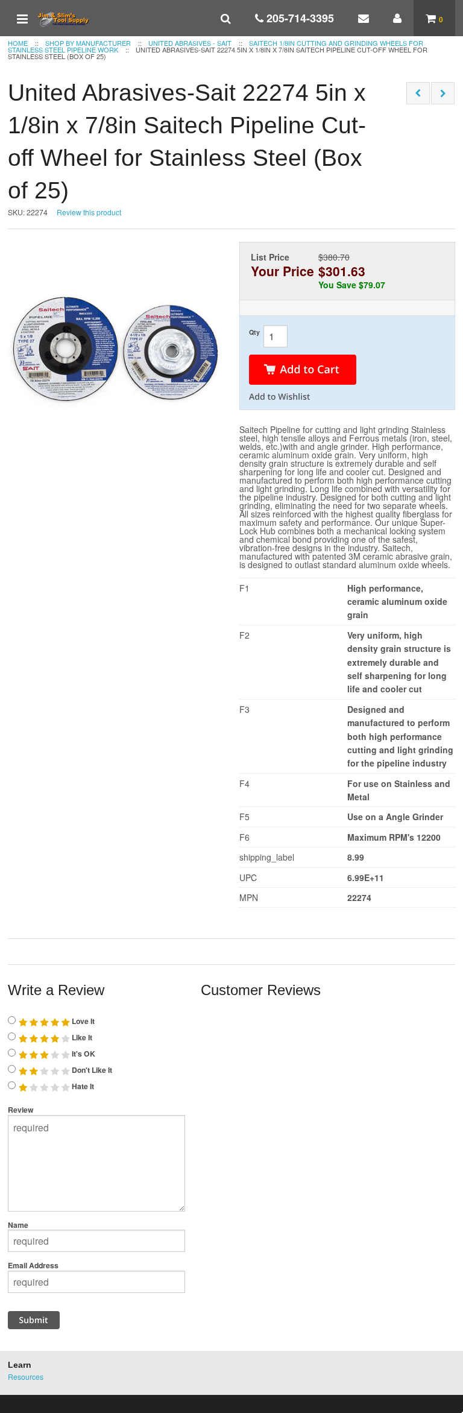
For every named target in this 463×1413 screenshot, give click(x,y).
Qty (254, 332)
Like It (81, 1037)
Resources (25, 1376)
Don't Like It (91, 1069)
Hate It (82, 1086)
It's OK (82, 1053)
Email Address (33, 1265)
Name (18, 1224)
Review (21, 1109)
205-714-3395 (298, 18)
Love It (82, 1021)
